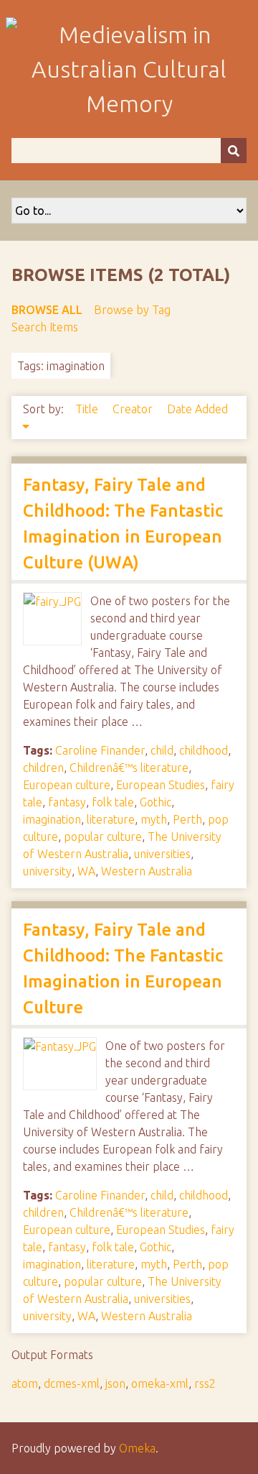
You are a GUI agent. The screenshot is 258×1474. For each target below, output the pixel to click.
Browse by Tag (132, 309)
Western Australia (146, 871)
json (115, 1383)
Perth (187, 819)
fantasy (67, 802)
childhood (203, 750)
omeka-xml (159, 1383)
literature (111, 819)
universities (162, 853)
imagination (52, 819)
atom (24, 1383)
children (43, 767)
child (161, 750)
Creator (134, 408)
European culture (66, 784)
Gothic (155, 802)
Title (88, 408)
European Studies (160, 784)
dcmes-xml (72, 1383)
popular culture (103, 836)
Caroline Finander (100, 750)
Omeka (137, 1448)
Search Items (44, 327)
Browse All (46, 309)
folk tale (113, 802)
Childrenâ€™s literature (129, 767)
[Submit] (234, 150)
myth (153, 819)
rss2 (205, 1383)
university (47, 871)
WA (86, 871)
